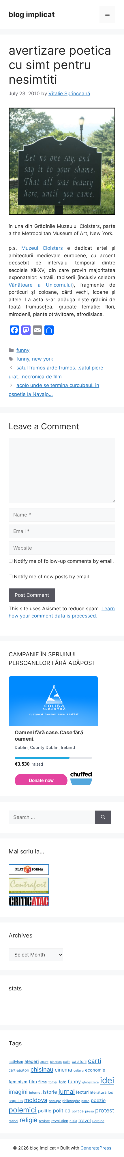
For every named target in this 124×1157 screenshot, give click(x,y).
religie (28, 1120)
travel (84, 1120)
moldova (35, 1100)
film (33, 1081)
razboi (13, 1121)
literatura (98, 1092)
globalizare (90, 1082)
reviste (44, 1121)
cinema (63, 1070)
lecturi (82, 1092)
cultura (79, 1070)
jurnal (67, 1091)
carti (94, 1060)
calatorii (79, 1061)
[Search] (103, 817)
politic (44, 1111)
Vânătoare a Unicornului (40, 285)
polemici (23, 1109)
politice (78, 1111)
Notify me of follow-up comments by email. (64, 561)
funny (22, 350)
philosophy (71, 1101)
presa (89, 1111)
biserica (56, 1062)
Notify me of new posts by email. (52, 577)
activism (16, 1061)
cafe (66, 1061)
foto (62, 1081)
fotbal (52, 1082)
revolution (59, 1121)
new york (42, 359)
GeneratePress (95, 1148)
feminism (18, 1081)
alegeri (32, 1061)
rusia (73, 1121)
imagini (18, 1091)
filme (42, 1082)
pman (85, 1101)
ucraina (98, 1121)
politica (61, 1110)
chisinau (42, 1069)
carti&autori (19, 1070)
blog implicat (32, 14)
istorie (50, 1092)
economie (95, 1070)
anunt (44, 1062)
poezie (98, 1100)
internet (35, 1093)
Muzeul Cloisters (42, 248)
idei (107, 1080)
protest (104, 1110)
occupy (55, 1101)
